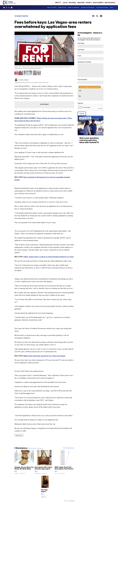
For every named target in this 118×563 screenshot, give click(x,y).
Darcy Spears (24, 80)
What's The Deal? (52, 7)
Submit (82, 114)
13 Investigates (21, 16)
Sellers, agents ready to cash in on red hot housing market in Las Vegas (48, 256)
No (80, 96)
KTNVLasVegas (4, 7)
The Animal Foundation (102, 7)
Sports (89, 2)
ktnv (7, 7)
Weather (80, 2)
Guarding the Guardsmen (87, 7)
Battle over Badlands (73, 7)
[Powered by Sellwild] (71, 500)
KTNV (9, 7)
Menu (57, 2)
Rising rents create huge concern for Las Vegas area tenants (44, 356)
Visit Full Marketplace (68, 448)
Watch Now (109, 2)
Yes (80, 90)
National (72, 2)
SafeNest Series (62, 7)
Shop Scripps (98, 2)
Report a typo (18, 435)
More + (112, 7)
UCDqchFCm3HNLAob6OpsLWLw (12, 7)
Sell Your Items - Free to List (35, 448)
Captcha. (80, 103)
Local (65, 2)
